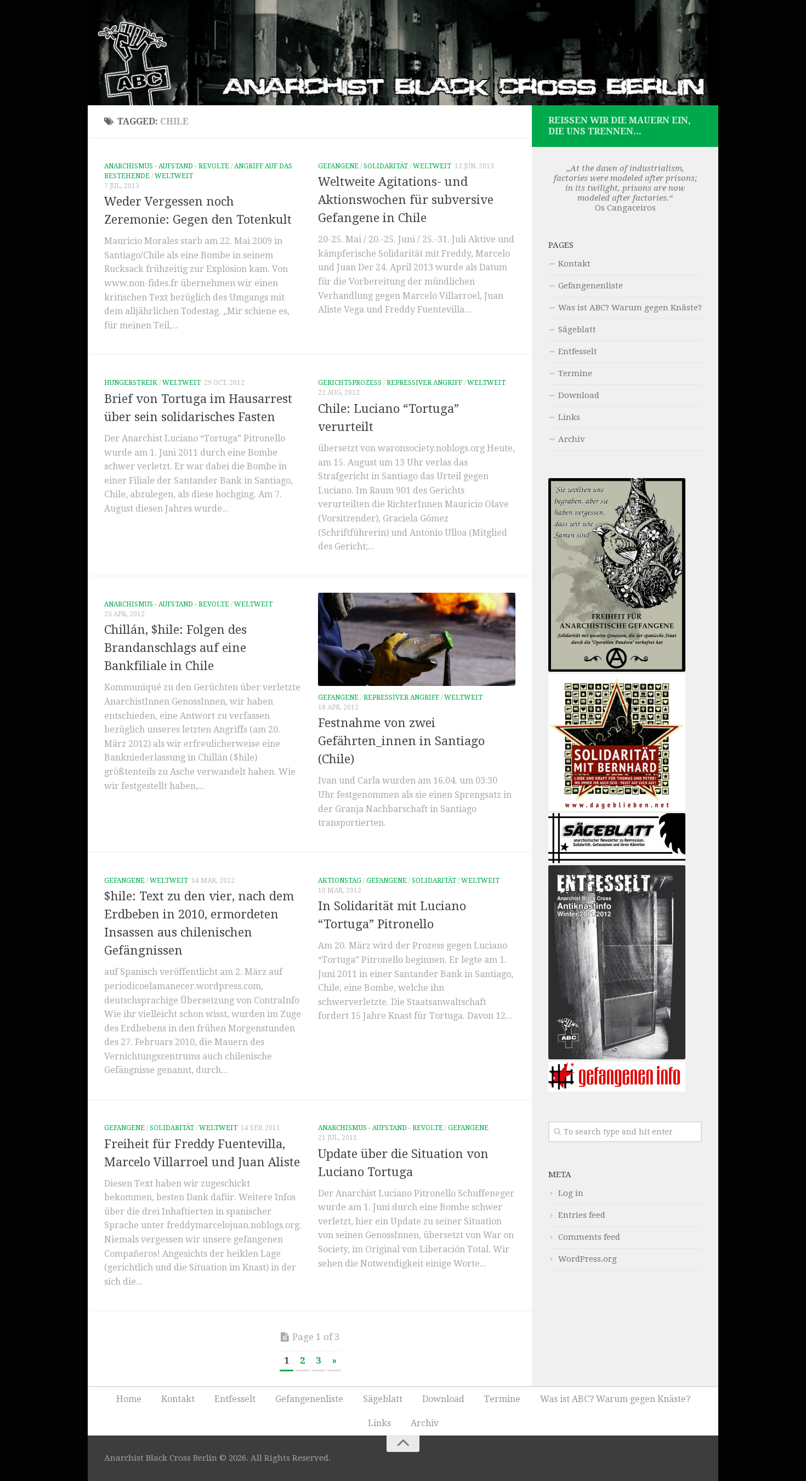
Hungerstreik (130, 383)
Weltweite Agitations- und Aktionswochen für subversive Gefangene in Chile (405, 200)
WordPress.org (587, 1259)
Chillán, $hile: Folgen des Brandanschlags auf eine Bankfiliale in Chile (175, 648)
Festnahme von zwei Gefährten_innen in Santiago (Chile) (401, 741)
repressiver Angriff (424, 383)
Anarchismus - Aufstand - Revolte (166, 166)
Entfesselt (577, 351)
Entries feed (581, 1215)
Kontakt (574, 264)
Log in (570, 1193)
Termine (575, 373)
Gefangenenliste (590, 286)
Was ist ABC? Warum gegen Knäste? (630, 308)
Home (128, 1399)
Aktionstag (339, 880)
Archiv (571, 439)
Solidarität (386, 166)
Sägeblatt (577, 329)
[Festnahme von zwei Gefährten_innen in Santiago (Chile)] (416, 639)
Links (569, 417)
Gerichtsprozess (350, 383)
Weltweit (174, 176)
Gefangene (338, 166)
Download (578, 395)
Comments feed (589, 1237)
